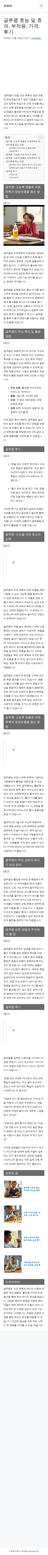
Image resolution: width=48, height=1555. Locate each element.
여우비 (7, 5)
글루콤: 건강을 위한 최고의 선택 (21, 154)
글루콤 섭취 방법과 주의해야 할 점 (23, 168)
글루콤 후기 (14, 151)
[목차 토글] (39, 137)
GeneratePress (33, 1551)
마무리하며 (14, 178)
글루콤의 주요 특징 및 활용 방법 (22, 148)
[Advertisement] (24, 68)
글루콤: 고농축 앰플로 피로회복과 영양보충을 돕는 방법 (23, 143)
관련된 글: (13, 174)
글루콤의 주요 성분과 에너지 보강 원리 (25, 165)
